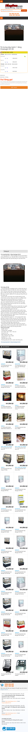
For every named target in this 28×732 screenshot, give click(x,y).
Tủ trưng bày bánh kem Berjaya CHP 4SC (20, 552)
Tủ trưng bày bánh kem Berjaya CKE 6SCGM (6, 572)
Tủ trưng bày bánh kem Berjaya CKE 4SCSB (20, 572)
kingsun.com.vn (4, 689)
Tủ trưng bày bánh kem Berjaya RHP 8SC (6, 490)
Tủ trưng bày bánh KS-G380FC (6, 674)
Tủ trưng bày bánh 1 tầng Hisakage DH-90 (10, 342)
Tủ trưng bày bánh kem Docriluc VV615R (6, 510)
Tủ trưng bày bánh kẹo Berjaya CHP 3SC (20, 531)
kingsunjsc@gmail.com (6, 702)
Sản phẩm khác (6, 346)
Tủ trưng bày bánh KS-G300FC (20, 674)
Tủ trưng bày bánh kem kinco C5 (6, 448)
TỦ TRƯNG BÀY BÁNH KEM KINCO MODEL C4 (6, 428)
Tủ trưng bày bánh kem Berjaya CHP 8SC (20, 490)
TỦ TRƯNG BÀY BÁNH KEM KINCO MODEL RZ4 (20, 386)
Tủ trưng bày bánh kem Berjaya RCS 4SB (6, 552)
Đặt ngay (14, 87)
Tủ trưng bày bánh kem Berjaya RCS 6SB (6, 366)
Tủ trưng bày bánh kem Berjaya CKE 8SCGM (6, 614)
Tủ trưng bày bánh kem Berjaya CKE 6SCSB (20, 593)
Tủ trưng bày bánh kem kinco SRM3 (20, 428)
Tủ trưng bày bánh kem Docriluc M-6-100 (20, 510)
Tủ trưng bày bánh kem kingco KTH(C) (6, 469)
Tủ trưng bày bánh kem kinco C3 (20, 448)
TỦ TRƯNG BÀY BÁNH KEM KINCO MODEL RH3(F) (20, 408)
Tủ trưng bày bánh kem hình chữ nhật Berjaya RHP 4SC (20, 367)
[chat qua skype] (25, 56)
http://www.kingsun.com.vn (11, 701)
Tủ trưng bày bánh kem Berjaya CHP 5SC (20, 655)
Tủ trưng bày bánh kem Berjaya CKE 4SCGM (20, 634)
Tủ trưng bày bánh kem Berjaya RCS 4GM (6, 531)
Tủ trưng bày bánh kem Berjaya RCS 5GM (6, 634)
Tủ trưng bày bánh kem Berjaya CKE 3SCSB (6, 386)
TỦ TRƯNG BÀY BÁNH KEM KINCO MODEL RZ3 (6, 407)
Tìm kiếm (24, 10)
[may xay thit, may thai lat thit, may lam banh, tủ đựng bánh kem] (14, 6)
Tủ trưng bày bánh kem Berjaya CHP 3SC (6, 593)
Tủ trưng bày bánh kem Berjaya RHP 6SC (20, 614)
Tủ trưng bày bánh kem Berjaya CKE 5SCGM (6, 655)
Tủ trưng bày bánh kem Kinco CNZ (20, 469)
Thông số (6, 251)
